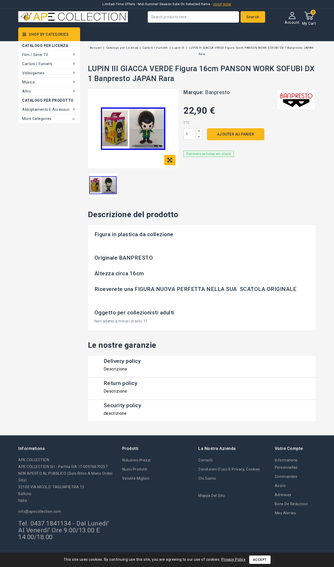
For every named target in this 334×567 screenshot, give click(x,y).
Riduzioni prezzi (136, 460)
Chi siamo (207, 478)
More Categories (37, 119)
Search (252, 17)
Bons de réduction (291, 504)
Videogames (33, 73)
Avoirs (280, 486)
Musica (28, 82)
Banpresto (217, 92)
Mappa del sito (211, 495)
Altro (26, 91)
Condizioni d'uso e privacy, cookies (229, 469)
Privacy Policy (233, 559)
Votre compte (289, 448)
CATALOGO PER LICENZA (45, 46)
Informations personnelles (286, 464)
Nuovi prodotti (134, 469)
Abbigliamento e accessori (46, 109)
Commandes (286, 476)
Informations (31, 448)
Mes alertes (285, 513)
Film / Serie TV (35, 55)
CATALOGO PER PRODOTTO (48, 100)
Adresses (283, 495)
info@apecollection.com (39, 511)
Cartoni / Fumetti (37, 64)
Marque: (193, 92)
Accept (260, 560)
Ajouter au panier (235, 134)
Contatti (205, 460)
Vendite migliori (136, 478)
